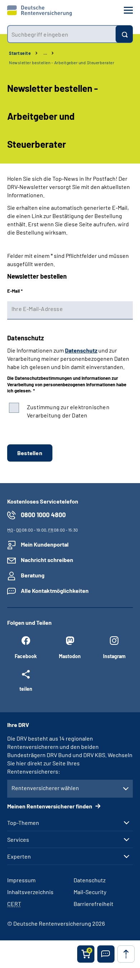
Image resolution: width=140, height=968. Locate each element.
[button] (106, 954)
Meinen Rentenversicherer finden (50, 806)
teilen (25, 688)
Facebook (26, 656)
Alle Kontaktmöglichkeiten (55, 590)
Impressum (21, 880)
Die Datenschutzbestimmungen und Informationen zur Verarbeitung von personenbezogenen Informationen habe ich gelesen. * (66, 384)
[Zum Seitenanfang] (126, 954)
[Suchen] (124, 34)
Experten (19, 856)
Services (18, 839)
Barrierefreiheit (93, 903)
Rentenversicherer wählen (45, 787)
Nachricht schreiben (47, 559)
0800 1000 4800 (43, 515)
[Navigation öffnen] (128, 10)
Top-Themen (23, 823)
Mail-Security (90, 891)
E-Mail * (15, 291)
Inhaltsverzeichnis (30, 891)
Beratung (33, 575)
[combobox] (61, 34)
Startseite (20, 53)
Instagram (114, 656)
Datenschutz (81, 350)
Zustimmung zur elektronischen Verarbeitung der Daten (68, 411)
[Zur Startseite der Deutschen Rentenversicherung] (39, 10)
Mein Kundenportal (45, 544)
